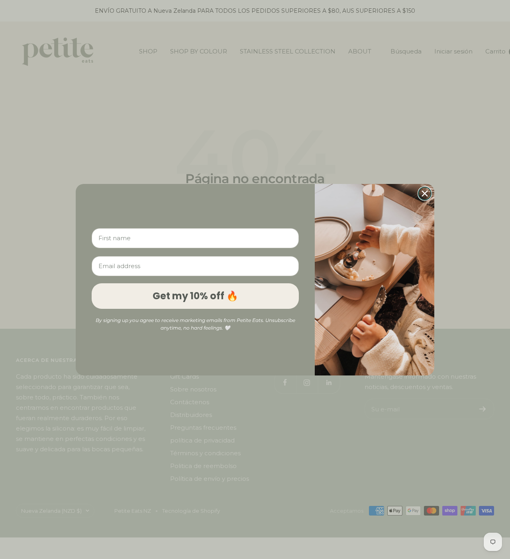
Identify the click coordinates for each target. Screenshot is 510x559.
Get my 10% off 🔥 (195, 295)
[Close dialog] (424, 193)
